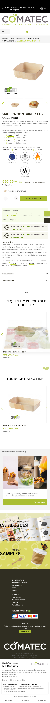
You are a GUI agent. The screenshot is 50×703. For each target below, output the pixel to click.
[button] (46, 337)
